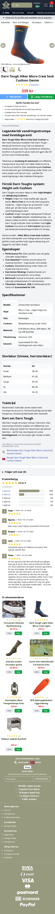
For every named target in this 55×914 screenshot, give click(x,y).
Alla (7, 12)
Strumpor (37, 22)
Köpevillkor (9, 834)
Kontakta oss (9, 814)
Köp (18, 633)
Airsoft (30, 12)
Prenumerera (41, 779)
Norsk (38, 762)
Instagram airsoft (11, 854)
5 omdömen (27, 85)
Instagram (8, 850)
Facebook (8, 857)
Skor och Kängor (21, 22)
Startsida (5, 22)
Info (9, 633)
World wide (23, 762)
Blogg (27, 767)
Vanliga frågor (10, 826)
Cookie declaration (12, 817)
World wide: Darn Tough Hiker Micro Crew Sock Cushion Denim (30, 452)
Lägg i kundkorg (43, 96)
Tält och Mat (18, 12)
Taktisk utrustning (45, 12)
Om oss (7, 810)
